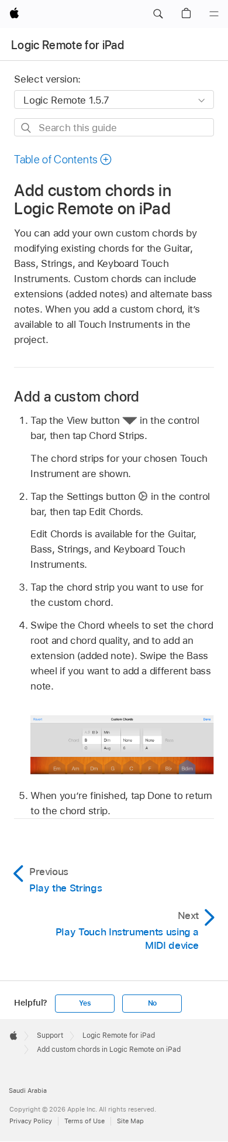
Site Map (130, 1121)
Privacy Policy (30, 1121)
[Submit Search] (26, 128)
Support (50, 1035)
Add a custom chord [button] (76, 396)
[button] (158, 14)
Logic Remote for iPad (67, 45)
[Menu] (214, 14)
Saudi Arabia (28, 1090)
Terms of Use (84, 1121)
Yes (85, 1003)
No (152, 1003)
